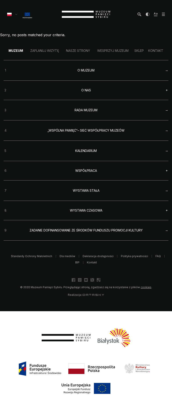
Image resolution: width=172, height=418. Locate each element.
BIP (77, 262)
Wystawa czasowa (86, 210)
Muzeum (16, 51)
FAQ (158, 256)
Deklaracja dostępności (98, 256)
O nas (86, 90)
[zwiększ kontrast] (147, 14)
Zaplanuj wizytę (44, 51)
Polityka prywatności (134, 256)
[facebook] (73, 280)
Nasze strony (78, 51)
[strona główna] (86, 14)
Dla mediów (67, 256)
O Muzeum (86, 70)
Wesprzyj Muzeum (113, 51)
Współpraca (86, 170)
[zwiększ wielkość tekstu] (155, 14)
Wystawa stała (86, 190)
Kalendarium (86, 151)
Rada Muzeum (86, 110)
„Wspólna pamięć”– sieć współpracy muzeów (86, 130)
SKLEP (139, 51)
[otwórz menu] (163, 14)
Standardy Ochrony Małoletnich (31, 256)
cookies (146, 287)
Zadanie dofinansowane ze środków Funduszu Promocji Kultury (86, 230)
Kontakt (155, 51)
